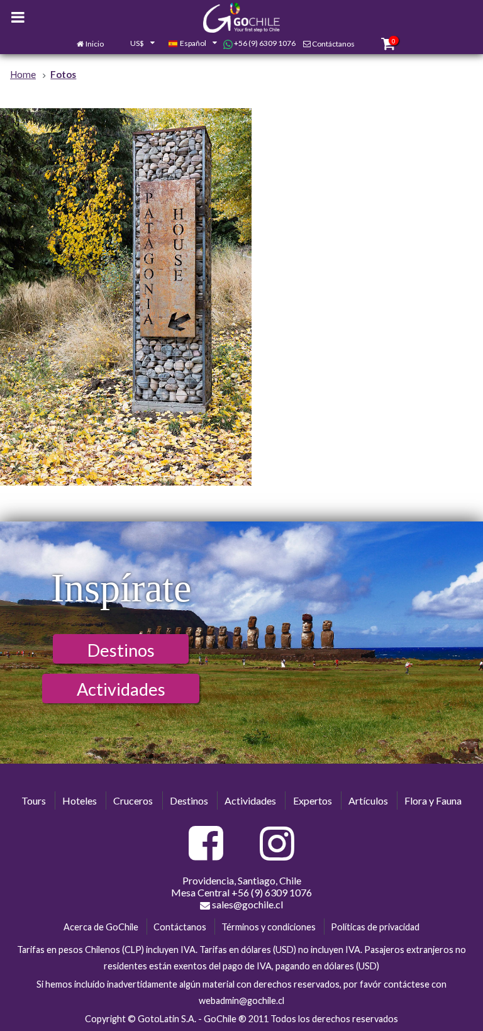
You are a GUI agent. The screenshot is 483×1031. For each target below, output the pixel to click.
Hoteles (79, 800)
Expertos (312, 800)
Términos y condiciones (268, 927)
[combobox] (135, 44)
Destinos (121, 650)
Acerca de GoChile (101, 927)
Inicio (95, 43)
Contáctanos (333, 43)
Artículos (368, 800)
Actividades (121, 689)
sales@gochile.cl (246, 904)
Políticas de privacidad (375, 927)
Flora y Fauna (433, 800)
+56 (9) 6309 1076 (264, 43)
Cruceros (133, 800)
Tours (33, 800)
